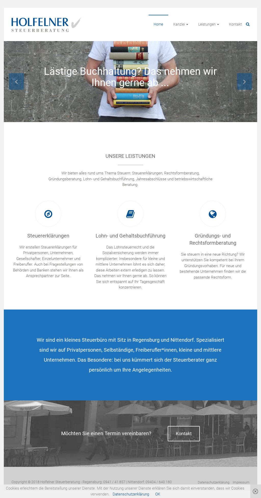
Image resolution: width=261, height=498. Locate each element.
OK (157, 494)
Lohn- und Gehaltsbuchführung (130, 236)
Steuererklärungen (48, 236)
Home (158, 24)
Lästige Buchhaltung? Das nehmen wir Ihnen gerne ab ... (130, 77)
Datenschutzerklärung (213, 482)
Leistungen (207, 24)
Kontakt (235, 24)
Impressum (241, 482)
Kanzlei (179, 24)
